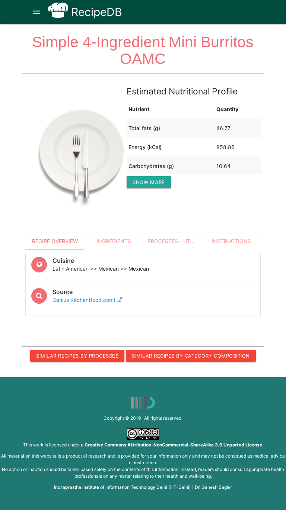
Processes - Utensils (174, 241)
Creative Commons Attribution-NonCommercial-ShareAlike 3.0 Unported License (173, 445)
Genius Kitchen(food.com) (85, 300)
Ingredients (113, 241)
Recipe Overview (55, 241)
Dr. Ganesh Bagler (213, 487)
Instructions (231, 241)
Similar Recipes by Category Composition (191, 356)
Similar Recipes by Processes (77, 356)
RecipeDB (95, 12)
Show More (149, 182)
